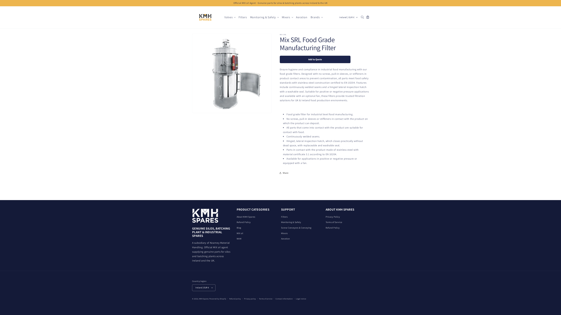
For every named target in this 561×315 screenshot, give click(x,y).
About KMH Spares (246, 216)
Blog (239, 227)
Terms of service (265, 299)
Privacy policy (250, 299)
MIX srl (240, 233)
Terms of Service (334, 222)
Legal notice (301, 299)
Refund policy (235, 299)
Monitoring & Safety (291, 222)
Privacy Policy (333, 216)
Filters (284, 216)
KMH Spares (204, 299)
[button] (230, 17)
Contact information (284, 299)
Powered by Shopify (217, 299)
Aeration (285, 238)
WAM (239, 238)
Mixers (284, 233)
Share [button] (286, 172)
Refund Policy (244, 222)
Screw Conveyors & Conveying (296, 227)
